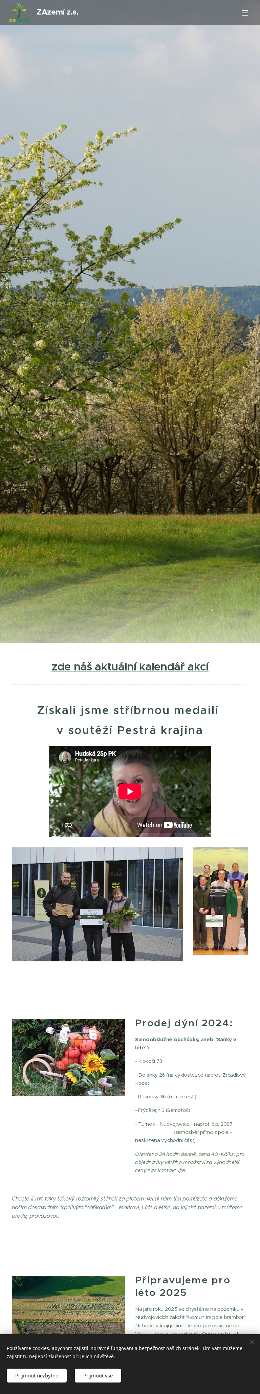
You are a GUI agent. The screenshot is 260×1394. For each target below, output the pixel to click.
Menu (245, 12)
